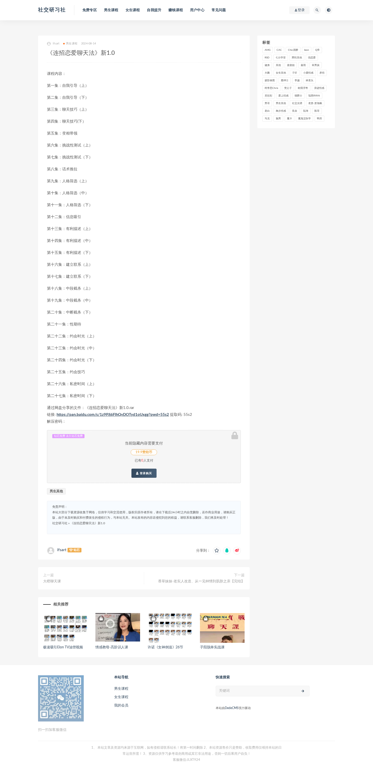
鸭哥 (319, 118)
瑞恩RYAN (314, 95)
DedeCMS (232, 708)
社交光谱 (297, 103)
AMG (267, 50)
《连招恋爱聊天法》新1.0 (87, 523)
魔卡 (289, 118)
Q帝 (317, 50)
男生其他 (56, 491)
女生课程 (133, 10)
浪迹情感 (319, 88)
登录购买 (145, 473)
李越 (297, 80)
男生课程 (111, 10)
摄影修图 (270, 80)
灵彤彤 (268, 95)
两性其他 (297, 57)
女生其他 (281, 73)
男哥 (267, 103)
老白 (267, 111)
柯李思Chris (271, 88)
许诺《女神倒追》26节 (165, 647)
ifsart (61, 550)
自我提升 (154, 10)
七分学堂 (281, 57)
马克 (267, 118)
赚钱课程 (175, 10)
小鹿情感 (308, 73)
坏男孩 (315, 65)
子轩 (294, 73)
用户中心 (197, 10)
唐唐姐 (291, 65)
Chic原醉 (293, 50)
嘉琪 (303, 65)
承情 (322, 73)
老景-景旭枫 (315, 103)
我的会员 (121, 705)
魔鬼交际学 (304, 118)
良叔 (294, 111)
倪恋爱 (312, 57)
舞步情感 (281, 111)
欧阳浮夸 (303, 88)
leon (306, 50)
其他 (278, 65)
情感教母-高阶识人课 (111, 647)
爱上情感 (283, 95)
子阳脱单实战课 (212, 647)
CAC (279, 50)
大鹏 (267, 73)
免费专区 (89, 10)
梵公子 (288, 88)
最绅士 (285, 80)
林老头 (309, 80)
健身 (267, 65)
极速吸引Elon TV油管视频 (63, 647)
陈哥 (316, 111)
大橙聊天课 (52, 581)
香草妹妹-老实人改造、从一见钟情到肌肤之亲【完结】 (201, 581)
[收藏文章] (217, 550)
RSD (267, 57)
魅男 (278, 118)
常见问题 (219, 10)
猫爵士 (298, 95)
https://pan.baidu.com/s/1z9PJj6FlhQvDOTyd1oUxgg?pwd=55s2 (113, 415)
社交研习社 (52, 9)
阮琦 (305, 111)
